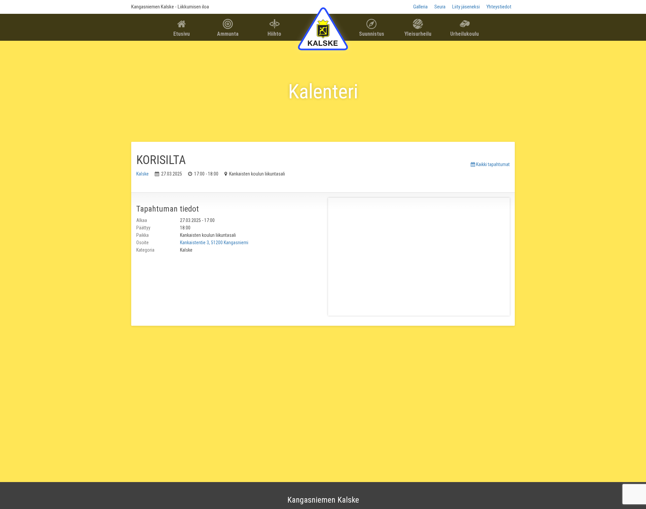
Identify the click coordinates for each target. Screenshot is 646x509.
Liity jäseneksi (466, 7)
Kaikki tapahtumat (492, 164)
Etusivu (181, 34)
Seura (439, 7)
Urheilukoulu (464, 34)
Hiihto (274, 34)
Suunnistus (371, 34)
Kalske (142, 174)
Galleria (420, 7)
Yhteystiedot (499, 7)
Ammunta (228, 34)
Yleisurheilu (417, 34)
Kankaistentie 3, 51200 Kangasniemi (214, 242)
